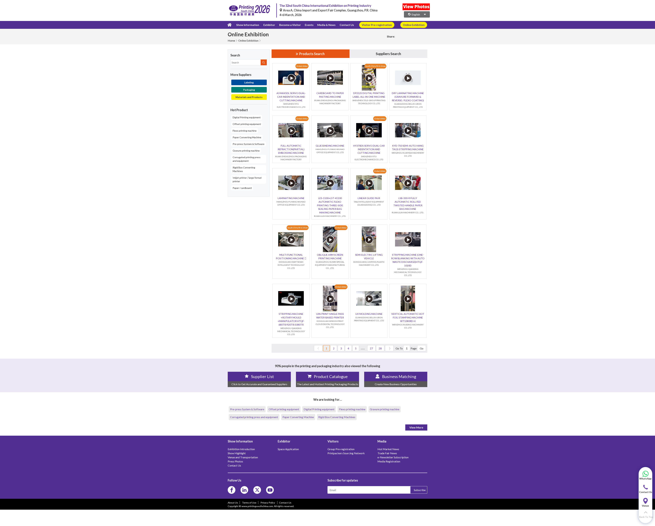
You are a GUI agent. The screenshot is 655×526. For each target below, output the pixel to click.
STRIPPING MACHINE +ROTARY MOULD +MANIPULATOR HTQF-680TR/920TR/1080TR (291, 319)
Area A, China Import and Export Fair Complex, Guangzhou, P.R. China (329, 10)
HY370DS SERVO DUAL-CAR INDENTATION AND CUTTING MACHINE (369, 149)
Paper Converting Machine (247, 137)
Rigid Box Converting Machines (244, 169)
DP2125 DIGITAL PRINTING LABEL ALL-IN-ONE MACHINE (369, 95)
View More (416, 427)
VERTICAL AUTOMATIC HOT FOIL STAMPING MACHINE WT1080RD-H (407, 317)
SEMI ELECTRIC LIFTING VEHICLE (369, 256)
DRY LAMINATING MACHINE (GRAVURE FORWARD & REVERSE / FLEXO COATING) (408, 97)
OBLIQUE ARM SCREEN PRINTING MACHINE (330, 256)
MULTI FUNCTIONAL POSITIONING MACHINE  (291, 256)
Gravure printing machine (246, 150)
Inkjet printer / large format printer (247, 179)
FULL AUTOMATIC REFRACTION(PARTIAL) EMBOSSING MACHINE (291, 149)
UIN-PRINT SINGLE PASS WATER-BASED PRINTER (330, 315)
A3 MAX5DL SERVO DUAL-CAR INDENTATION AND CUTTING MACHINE (291, 97)
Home (231, 40)
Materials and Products (249, 97)
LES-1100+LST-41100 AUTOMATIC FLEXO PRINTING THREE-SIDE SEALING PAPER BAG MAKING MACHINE (330, 205)
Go (421, 348)
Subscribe (420, 490)
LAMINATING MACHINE (291, 198)
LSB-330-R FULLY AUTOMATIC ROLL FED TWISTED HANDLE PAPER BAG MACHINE (407, 203)
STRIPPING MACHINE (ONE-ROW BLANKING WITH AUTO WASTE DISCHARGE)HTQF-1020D (408, 260)
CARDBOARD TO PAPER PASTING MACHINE (330, 95)
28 (380, 348)
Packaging (249, 89)
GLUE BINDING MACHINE (330, 145)
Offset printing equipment (247, 124)
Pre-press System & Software (248, 143)
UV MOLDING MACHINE (368, 313)
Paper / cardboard (242, 187)
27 (371, 348)
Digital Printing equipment (247, 117)
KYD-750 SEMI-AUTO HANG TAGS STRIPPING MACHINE (408, 147)
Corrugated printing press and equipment (246, 159)
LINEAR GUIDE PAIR (369, 198)
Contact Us (347, 24)
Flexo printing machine (245, 130)
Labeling (249, 82)
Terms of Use (249, 502)
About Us (233, 502)
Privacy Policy (267, 502)
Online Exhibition (248, 40)
